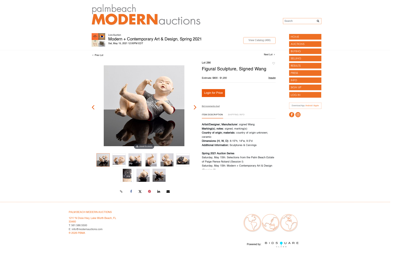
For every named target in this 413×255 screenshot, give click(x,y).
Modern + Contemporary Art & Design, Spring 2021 (155, 39)
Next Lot (268, 55)
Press (294, 73)
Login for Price (213, 93)
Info (294, 80)
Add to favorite (274, 63)
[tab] (212, 116)
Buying (296, 51)
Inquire (272, 78)
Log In (295, 95)
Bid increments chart (211, 106)
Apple (316, 106)
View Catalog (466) (259, 40)
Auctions (297, 44)
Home (295, 36)
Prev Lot (98, 55)
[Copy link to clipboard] (121, 192)
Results (296, 65)
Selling (296, 58)
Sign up (296, 87)
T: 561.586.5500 (78, 225)
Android (308, 106)
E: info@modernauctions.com (85, 229)
